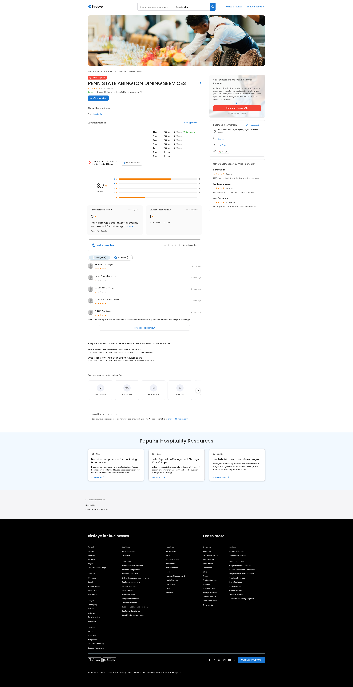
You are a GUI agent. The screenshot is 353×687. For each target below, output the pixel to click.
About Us (207, 551)
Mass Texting (93, 590)
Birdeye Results (209, 596)
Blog (205, 572)
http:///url (222, 145)
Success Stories (209, 588)
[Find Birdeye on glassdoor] (234, 660)
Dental (168, 555)
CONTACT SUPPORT (251, 659)
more (129, 226)
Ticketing (92, 621)
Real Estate (170, 584)
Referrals (91, 559)
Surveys (91, 609)
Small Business (128, 551)
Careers (206, 584)
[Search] (213, 7)
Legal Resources (210, 601)
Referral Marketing (129, 586)
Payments (92, 594)
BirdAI (90, 631)
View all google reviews (145, 327)
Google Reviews (128, 594)
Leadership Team (210, 555)
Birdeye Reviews (210, 592)
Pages (90, 563)
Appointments (94, 586)
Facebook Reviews (129, 603)
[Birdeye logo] (96, 7)
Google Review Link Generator (241, 574)
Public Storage (172, 580)
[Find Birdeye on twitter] (214, 660)
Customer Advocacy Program (241, 598)
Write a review (234, 6)
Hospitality (109, 71)
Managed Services (236, 551)
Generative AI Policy (155, 672)
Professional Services (238, 555)
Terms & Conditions (96, 672)
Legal (168, 572)
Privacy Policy (112, 672)
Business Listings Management (135, 607)
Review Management (131, 569)
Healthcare (170, 563)
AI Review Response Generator (242, 569)
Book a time (208, 563)
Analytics (92, 635)
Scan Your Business (237, 578)
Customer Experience (131, 611)
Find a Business (235, 582)
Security (122, 672)
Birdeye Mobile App (96, 648)
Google (225, 152)
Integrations (93, 639)
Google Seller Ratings (97, 568)
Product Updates (210, 580)
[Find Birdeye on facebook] (209, 660)
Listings (91, 551)
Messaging (92, 604)
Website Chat (128, 590)
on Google (109, 265)
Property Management (175, 576)
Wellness (169, 592)
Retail (168, 588)
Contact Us (208, 605)
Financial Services (173, 559)
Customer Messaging (131, 582)
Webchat (92, 578)
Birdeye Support (235, 590)
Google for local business (132, 565)
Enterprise (126, 555)
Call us (221, 139)
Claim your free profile (236, 108)
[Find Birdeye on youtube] (229, 660)
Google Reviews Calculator (240, 565)
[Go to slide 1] (236, 103)
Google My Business (130, 598)
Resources (207, 568)
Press (205, 576)
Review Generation (130, 574)
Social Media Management (133, 615)
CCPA (143, 672)
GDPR (130, 672)
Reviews (91, 555)
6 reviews (108, 88)
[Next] (198, 390)
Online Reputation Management (135, 578)
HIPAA (136, 672)
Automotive (171, 551)
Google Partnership (96, 644)
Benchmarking (94, 617)
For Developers (235, 586)
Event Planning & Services (96, 509)
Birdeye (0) (123, 257)
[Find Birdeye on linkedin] (219, 660)
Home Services (172, 568)
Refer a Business (236, 594)
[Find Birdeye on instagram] (224, 660)
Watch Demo (208, 559)
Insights (91, 613)
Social (90, 582)
